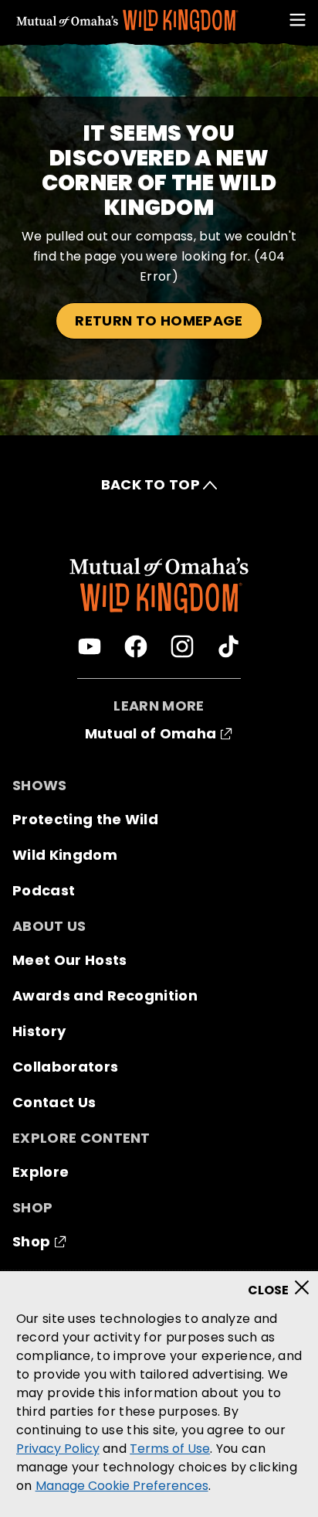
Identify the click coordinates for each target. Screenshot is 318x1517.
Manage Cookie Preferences (122, 1486)
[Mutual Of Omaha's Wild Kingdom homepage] (127, 20)
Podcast (43, 890)
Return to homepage (158, 320)
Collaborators (65, 1066)
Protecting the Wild (85, 819)
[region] (159, 1394)
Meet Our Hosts (69, 960)
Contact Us (54, 1102)
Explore (40, 1171)
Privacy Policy (58, 1448)
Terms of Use (170, 1448)
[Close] (283, 1282)
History (39, 1031)
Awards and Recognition (105, 995)
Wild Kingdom (64, 854)
